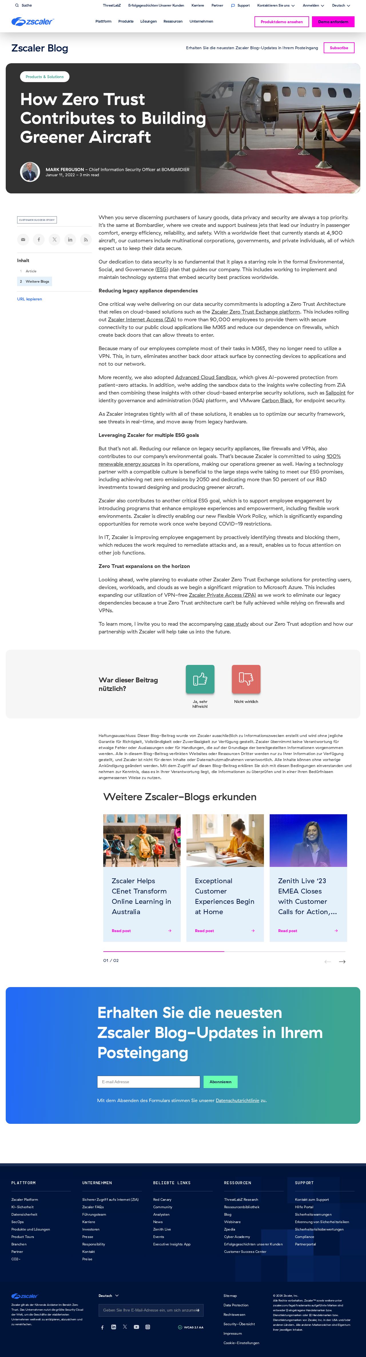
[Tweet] (55, 239)
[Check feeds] (86, 239)
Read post (121, 930)
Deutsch (338, 6)
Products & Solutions (45, 76)
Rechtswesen (235, 1314)
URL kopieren (29, 299)
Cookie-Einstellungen (242, 1343)
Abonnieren (221, 1081)
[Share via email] (23, 239)
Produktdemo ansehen (282, 21)
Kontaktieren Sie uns (273, 6)
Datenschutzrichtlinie (237, 1100)
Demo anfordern (333, 21)
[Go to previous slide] (342, 962)
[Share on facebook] (39, 239)
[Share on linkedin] (70, 239)
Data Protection (236, 1305)
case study (236, 624)
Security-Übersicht (239, 1324)
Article (31, 271)
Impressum (233, 1333)
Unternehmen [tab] (201, 21)
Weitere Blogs (37, 281)
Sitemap (230, 1295)
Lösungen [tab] (148, 21)
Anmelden (311, 6)
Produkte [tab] (126, 21)
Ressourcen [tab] (173, 21)
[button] (200, 687)
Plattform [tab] (104, 21)
